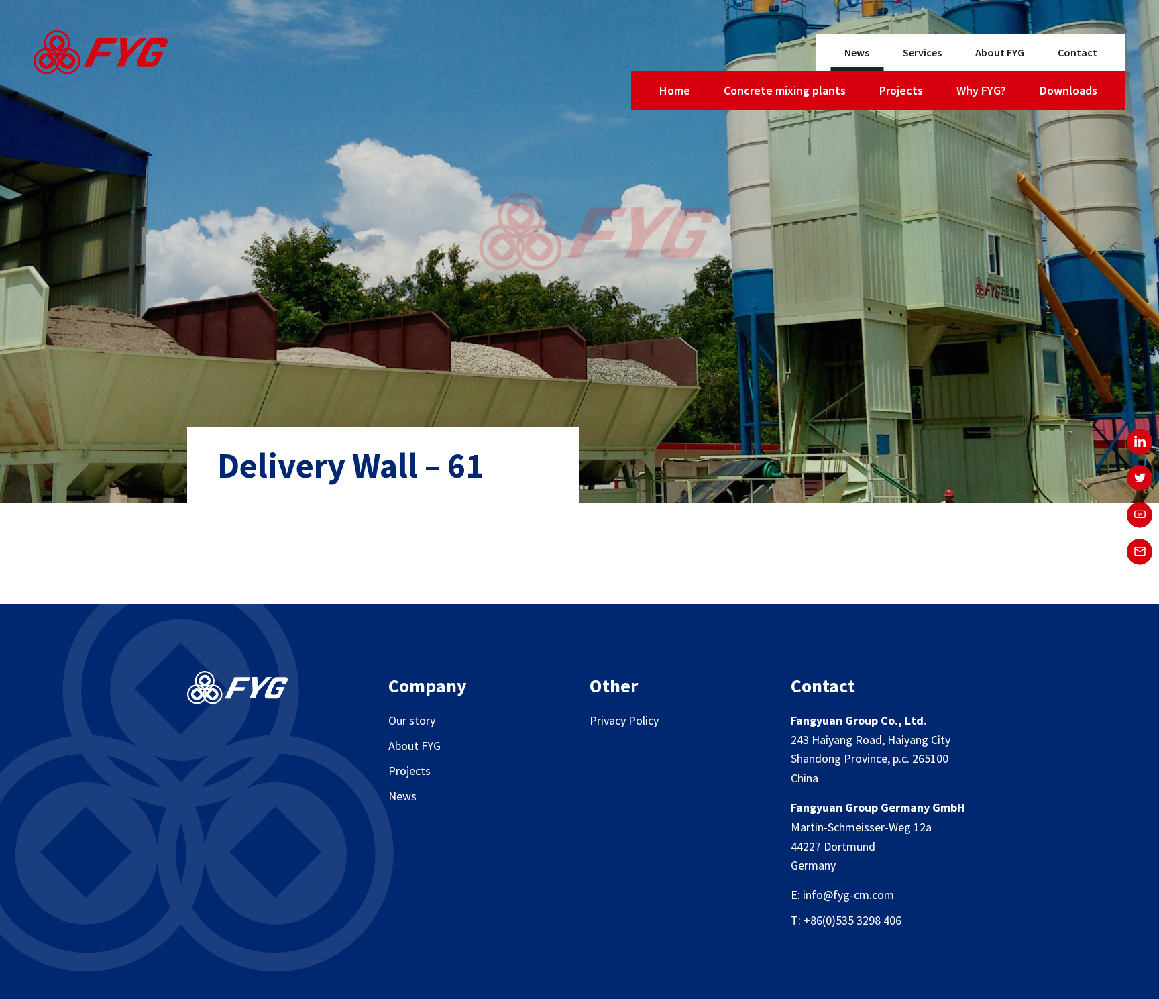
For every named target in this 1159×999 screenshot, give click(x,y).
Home (674, 90)
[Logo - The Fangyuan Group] (101, 55)
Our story (411, 720)
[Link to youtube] (1139, 515)
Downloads (1068, 90)
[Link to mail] (1139, 551)
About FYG (999, 52)
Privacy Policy (624, 720)
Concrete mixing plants (785, 90)
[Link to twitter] (1139, 478)
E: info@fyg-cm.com (842, 894)
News (856, 52)
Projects (901, 90)
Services (922, 52)
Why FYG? (981, 90)
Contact (1077, 52)
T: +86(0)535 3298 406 (846, 920)
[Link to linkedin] (1139, 441)
